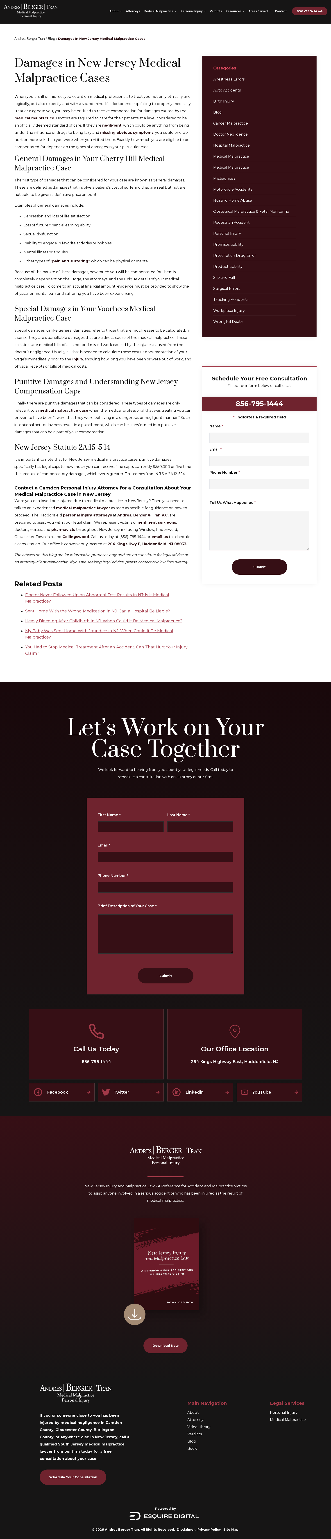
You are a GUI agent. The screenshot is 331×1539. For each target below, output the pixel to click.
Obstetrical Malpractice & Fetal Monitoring (251, 211)
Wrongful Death (228, 321)
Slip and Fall (224, 277)
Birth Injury (223, 101)
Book (192, 1448)
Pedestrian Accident (231, 222)
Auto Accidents (227, 90)
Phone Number (224, 472)
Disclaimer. (186, 1530)
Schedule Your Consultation (73, 1477)
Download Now (165, 1346)
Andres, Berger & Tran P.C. (143, 515)
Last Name (178, 815)
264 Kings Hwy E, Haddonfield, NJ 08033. (147, 544)
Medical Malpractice (231, 156)
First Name (109, 815)
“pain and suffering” (70, 261)
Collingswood (75, 537)
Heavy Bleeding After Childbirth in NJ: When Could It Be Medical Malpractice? (103, 621)
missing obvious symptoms (127, 132)
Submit (259, 567)
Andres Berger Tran (29, 39)
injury (77, 359)
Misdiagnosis (224, 178)
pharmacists (63, 529)
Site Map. (231, 1530)
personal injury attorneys (87, 515)
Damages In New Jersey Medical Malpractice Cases (101, 39)
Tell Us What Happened (232, 502)
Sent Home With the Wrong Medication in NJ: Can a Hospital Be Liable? (97, 611)
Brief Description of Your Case (127, 906)
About (193, 1412)
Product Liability (228, 266)
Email (215, 449)
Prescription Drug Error (234, 255)
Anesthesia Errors (229, 79)
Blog (51, 39)
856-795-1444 (310, 11)
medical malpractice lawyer (83, 508)
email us (159, 537)
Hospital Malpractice (231, 145)
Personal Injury (227, 233)
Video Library (199, 1427)
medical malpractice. (34, 118)
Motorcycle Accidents (232, 189)
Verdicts (194, 1434)
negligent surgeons (157, 522)
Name (216, 426)
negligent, (112, 125)
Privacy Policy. (209, 1530)
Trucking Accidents (230, 299)
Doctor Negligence (230, 134)
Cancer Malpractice (230, 123)
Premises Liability (228, 244)
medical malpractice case (63, 410)
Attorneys (196, 1420)
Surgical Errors (226, 288)
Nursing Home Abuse (232, 200)
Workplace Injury (229, 310)
